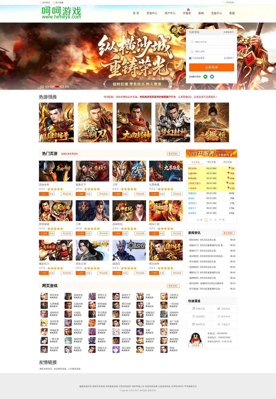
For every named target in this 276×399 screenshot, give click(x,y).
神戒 (172, 348)
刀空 (148, 295)
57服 (232, 203)
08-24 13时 (212, 193)
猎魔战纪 (192, 193)
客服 (232, 13)
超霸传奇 (150, 339)
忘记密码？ (229, 58)
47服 (232, 188)
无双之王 (78, 330)
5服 (232, 168)
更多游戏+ (173, 153)
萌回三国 (102, 321)
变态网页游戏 (60, 369)
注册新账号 (228, 32)
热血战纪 (150, 348)
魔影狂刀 (126, 321)
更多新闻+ (228, 233)
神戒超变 (54, 330)
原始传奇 (78, 295)
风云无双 (54, 348)
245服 (231, 213)
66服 (232, 173)
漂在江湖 (150, 321)
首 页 (136, 13)
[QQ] (212, 77)
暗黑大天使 (102, 295)
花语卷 (77, 348)
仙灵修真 (126, 330)
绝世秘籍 (192, 178)
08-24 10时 (212, 178)
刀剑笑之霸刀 (194, 183)
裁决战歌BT (174, 339)
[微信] (205, 77)
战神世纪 (192, 213)
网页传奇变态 (46, 369)
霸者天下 (192, 208)
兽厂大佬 (174, 321)
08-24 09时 (212, 168)
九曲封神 (192, 173)
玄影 (148, 330)
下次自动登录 (198, 58)
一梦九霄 (54, 339)
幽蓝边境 (174, 330)
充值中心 (216, 13)
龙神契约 (192, 203)
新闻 (201, 13)
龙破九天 (102, 348)
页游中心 (151, 13)
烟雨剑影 (78, 339)
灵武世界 (54, 321)
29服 (232, 198)
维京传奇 (54, 295)
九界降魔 (54, 303)
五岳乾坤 (102, 330)
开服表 (187, 13)
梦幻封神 (192, 168)
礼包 (52, 194)
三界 (148, 303)
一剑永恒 (192, 188)
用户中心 (170, 13)
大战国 (77, 312)
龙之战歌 (126, 348)
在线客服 (195, 345)
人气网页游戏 (74, 369)
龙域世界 (78, 321)
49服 (232, 178)
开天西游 (102, 312)
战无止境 (126, 339)
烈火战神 (126, 312)
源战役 (191, 198)
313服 (231, 183)
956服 (231, 193)
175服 (231, 208)
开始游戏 (67, 194)
